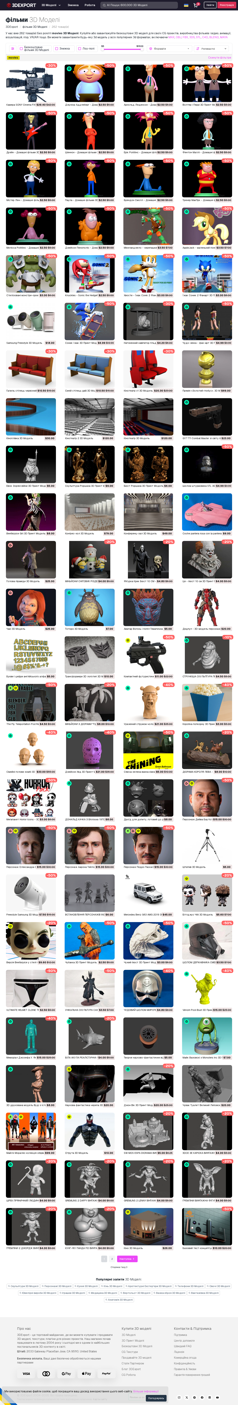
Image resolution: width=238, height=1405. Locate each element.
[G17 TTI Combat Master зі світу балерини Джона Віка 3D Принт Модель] (207, 417)
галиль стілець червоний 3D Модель (28, 390)
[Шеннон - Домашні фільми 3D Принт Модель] (90, 131)
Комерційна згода (185, 1357)
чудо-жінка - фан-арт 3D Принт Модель (207, 342)
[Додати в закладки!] (51, 97)
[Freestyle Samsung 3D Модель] (31, 893)
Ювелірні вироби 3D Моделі (39, 1293)
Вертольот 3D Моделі (136, 1293)
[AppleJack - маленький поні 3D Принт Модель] (207, 226)
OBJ (178, 37)
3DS (192, 37)
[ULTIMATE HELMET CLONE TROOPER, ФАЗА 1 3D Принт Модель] (31, 988)
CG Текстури (130, 1352)
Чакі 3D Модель (15, 628)
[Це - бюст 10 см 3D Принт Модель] (207, 559)
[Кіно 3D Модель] (148, 1226)
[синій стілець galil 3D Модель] (90, 369)
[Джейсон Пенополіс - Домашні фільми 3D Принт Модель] (90, 226)
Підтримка (180, 1335)
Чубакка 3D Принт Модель (81, 962)
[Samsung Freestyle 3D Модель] (31, 321)
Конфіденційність (184, 1363)
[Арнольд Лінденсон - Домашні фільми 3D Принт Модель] (148, 83)
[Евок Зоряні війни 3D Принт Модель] (31, 464)
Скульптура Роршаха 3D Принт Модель (89, 485)
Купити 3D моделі (136, 1328)
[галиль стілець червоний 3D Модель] (31, 369)
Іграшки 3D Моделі (73, 1293)
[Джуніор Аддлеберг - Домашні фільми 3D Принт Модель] (90, 83)
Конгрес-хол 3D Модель (79, 533)
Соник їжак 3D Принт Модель (83, 342)
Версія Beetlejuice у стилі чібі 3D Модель (30, 962)
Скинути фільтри (219, 57)
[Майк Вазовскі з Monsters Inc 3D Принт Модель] (207, 1036)
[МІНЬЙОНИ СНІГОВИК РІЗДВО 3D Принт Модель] (90, 559)
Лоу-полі (88, 48)
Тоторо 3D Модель (76, 628)
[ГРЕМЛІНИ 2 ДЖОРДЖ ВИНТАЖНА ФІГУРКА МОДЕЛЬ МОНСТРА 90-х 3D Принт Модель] (31, 1226)
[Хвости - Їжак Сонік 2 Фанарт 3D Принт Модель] (148, 274)
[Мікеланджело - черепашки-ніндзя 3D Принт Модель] (148, 226)
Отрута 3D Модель (76, 1153)
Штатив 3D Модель (194, 867)
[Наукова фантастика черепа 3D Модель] (90, 1083)
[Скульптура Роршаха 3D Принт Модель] (90, 464)
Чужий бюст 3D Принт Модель (142, 962)
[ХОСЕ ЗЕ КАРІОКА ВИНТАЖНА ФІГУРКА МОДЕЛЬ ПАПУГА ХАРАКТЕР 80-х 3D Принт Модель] (207, 1131)
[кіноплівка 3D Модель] (31, 417)
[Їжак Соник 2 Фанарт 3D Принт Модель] (207, 274)
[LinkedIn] (209, 1398)
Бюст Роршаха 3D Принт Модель (144, 485)
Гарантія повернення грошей (192, 1375)
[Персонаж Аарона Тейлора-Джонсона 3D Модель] (90, 845)
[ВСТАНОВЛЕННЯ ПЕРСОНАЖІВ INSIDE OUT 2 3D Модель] (90, 893)
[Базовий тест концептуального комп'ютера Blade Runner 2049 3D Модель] (207, 1226)
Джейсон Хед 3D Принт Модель (84, 771)
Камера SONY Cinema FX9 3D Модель (28, 104)
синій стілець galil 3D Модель (83, 390)
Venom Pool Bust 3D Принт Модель (203, 1010)
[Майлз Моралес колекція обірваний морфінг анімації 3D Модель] (31, 1131)
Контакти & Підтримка (192, 1328)
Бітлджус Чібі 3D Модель (198, 914)
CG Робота (129, 1375)
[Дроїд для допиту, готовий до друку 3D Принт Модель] (148, 798)
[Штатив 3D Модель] (207, 845)
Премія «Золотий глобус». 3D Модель (205, 390)
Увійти (210, 5)
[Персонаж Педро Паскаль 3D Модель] (148, 845)
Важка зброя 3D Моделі (170, 1293)
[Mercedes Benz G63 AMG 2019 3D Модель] (148, 893)
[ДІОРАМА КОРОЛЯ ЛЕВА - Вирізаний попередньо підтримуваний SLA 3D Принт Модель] (207, 750)
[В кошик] (44, 97)
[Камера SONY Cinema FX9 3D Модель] (31, 83)
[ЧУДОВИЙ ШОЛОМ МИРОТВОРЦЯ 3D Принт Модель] (148, 988)
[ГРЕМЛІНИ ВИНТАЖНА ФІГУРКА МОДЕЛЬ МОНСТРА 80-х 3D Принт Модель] (207, 1179)
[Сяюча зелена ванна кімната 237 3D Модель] (148, 750)
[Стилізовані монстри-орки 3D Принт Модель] (31, 274)
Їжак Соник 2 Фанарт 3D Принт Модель (207, 295)
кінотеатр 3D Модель (137, 438)
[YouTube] (217, 1398)
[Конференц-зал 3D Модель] (148, 512)
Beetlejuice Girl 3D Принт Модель (25, 533)
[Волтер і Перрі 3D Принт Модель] (207, 83)
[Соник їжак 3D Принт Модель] (90, 321)
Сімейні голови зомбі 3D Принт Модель (29, 771)
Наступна (126, 1258)
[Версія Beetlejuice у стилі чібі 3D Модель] (31, 940)
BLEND (214, 37)
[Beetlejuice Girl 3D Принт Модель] (31, 512)
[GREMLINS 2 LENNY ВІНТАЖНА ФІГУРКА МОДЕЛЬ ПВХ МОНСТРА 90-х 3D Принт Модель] (148, 1179)
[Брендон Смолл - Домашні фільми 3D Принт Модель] (148, 178)
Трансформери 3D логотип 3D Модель (88, 676)
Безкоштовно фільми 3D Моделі (36, 48)
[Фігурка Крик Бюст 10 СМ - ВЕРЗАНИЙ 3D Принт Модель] (148, 559)
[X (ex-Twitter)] (186, 1398)
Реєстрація (227, 5)
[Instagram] (179, 1398)
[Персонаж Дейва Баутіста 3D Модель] (207, 798)
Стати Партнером (133, 1363)
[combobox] (172, 49)
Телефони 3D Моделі (190, 1286)
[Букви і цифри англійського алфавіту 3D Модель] (31, 655)
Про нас (24, 1328)
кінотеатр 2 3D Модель (79, 438)
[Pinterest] (194, 1398)
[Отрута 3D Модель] (90, 1131)
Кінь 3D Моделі (112, 1286)
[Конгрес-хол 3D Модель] (90, 512)
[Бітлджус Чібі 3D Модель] (207, 893)
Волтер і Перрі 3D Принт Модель (202, 104)
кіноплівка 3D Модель (19, 438)
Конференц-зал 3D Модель (140, 533)
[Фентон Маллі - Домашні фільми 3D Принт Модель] (207, 131)
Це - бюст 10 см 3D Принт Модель (203, 581)
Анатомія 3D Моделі (120, 1299)
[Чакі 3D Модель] (31, 607)
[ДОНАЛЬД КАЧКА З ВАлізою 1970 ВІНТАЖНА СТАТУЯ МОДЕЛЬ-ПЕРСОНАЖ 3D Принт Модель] (90, 798)
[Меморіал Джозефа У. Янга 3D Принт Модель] (31, 1036)
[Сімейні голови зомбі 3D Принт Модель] (31, 750)
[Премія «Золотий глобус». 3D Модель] (207, 369)
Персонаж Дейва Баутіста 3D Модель (205, 819)
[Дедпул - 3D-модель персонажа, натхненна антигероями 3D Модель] (207, 607)
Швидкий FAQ (182, 1346)
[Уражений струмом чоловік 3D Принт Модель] (148, 702)
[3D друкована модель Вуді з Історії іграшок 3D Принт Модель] (31, 1083)
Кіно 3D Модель (133, 1248)
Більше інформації (146, 1391)
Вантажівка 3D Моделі (205, 1293)
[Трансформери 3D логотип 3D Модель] (90, 655)
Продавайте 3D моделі (136, 1357)
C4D (205, 37)
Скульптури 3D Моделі (24, 1286)
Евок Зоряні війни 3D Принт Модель (28, 485)
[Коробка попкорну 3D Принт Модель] (207, 702)
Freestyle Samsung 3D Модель (24, 914)
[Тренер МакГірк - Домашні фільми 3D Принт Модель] (207, 178)
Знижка (65, 48)
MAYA (224, 37)
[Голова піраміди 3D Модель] (31, 559)
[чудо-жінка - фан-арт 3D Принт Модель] (207, 321)
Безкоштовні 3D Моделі (137, 1346)
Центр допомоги (184, 1340)
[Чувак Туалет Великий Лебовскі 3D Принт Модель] (207, 1083)
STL (198, 37)
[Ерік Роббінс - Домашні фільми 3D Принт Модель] (148, 131)
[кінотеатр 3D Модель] (148, 417)
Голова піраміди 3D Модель (23, 581)
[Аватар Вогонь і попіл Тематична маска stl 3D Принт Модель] (148, 607)
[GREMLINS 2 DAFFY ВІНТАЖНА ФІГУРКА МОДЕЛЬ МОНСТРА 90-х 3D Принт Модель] (90, 1179)
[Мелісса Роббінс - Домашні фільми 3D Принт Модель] (31, 226)
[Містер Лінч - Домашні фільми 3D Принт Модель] (31, 178)
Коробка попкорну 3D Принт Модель (205, 724)
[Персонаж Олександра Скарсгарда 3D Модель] (31, 845)
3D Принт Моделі (133, 1340)
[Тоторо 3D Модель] (90, 607)
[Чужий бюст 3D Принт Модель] (148, 940)
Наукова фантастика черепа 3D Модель (89, 1105)
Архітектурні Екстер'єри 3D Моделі (150, 1286)
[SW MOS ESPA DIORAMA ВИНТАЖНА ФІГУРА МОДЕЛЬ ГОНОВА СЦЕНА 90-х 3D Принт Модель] (148, 1131)
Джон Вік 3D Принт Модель (140, 1105)
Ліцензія (179, 1352)
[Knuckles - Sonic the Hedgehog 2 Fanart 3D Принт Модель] (90, 274)
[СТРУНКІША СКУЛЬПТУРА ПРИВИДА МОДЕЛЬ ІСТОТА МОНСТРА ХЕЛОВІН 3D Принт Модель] (207, 655)
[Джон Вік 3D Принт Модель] (148, 1083)
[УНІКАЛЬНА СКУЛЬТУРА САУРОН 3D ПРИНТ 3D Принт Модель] (90, 988)
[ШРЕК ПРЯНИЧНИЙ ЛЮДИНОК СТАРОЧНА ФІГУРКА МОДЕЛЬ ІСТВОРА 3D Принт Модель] (31, 1179)
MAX (171, 37)
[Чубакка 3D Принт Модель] (90, 940)
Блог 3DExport (131, 1369)
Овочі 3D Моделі (219, 1286)
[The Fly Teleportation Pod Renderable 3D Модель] (31, 702)
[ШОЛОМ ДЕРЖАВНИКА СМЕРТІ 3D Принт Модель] (207, 940)
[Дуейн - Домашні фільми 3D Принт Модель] (31, 131)
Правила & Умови (185, 1369)
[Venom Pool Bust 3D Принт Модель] (207, 988)
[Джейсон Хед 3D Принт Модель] (90, 750)
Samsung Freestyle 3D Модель (24, 342)
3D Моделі (129, 1335)
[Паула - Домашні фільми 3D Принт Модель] (90, 178)
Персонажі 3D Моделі (57, 1286)
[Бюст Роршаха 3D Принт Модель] (148, 464)
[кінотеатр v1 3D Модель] (148, 369)
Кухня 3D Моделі (87, 1286)
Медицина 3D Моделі (103, 1293)
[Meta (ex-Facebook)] (202, 1398)
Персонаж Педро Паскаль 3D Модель (146, 867)
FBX (185, 37)
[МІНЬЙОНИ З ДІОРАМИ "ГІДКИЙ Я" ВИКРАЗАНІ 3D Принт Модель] (90, 702)
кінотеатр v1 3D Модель (138, 390)
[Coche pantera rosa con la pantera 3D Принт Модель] (207, 512)
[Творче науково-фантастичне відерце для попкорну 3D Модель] (148, 1036)
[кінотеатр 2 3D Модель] (90, 417)
